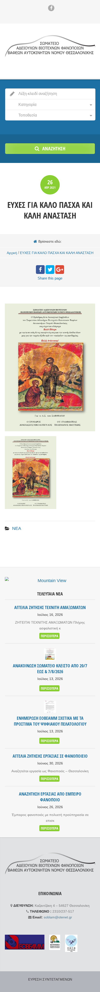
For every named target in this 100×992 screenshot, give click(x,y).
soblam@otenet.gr (58, 917)
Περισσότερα (49, 636)
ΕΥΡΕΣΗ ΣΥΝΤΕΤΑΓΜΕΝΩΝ (50, 979)
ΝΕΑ (16, 528)
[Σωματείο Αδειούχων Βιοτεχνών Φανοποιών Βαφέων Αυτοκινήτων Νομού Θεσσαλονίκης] (50, 45)
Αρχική (12, 253)
